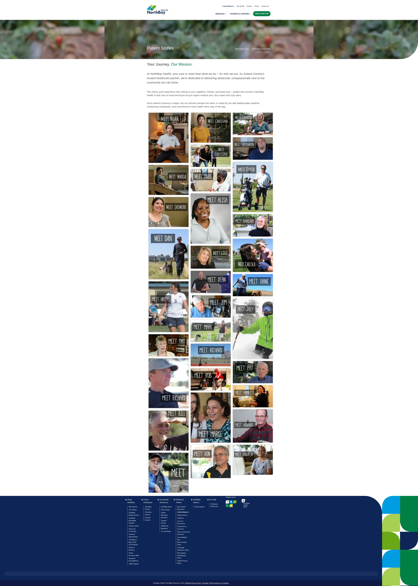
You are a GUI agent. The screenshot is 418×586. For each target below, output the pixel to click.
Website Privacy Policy (193, 583)
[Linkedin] (235, 501)
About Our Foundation (132, 530)
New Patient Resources (181, 508)
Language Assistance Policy (183, 549)
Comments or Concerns (182, 528)
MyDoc (183, 512)
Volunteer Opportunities (133, 535)
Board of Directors (132, 549)
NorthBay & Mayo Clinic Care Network (133, 542)
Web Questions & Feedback (219, 583)
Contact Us (265, 6)
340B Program (134, 564)
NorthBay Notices (197, 501)
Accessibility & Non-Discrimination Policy (182, 540)
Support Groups (164, 522)
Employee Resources (214, 505)
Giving (257, 6)
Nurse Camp (165, 510)
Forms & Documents (181, 522)
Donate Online (134, 526)
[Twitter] (231, 505)
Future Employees (148, 501)
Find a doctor (262, 14)
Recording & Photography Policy (181, 555)
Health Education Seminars (164, 515)
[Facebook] (227, 501)
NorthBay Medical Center (134, 514)
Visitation (180, 518)
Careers (249, 6)
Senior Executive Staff (134, 554)
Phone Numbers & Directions (183, 533)
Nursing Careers (147, 519)
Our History (133, 510)
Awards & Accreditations (133, 560)
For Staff (212, 500)
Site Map (205, 583)
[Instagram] (227, 505)
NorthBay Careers (148, 508)
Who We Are (133, 507)
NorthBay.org (242, 49)
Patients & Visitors (261, 49)
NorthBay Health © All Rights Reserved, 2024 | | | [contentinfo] (191, 583)
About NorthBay (131, 501)
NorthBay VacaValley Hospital (132, 520)
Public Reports (200, 507)
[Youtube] (231, 501)
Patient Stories (263, 52)
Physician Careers (148, 513)
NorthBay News (166, 507)
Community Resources (164, 501)
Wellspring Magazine (164, 527)
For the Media (166, 531)
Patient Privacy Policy (182, 562)
